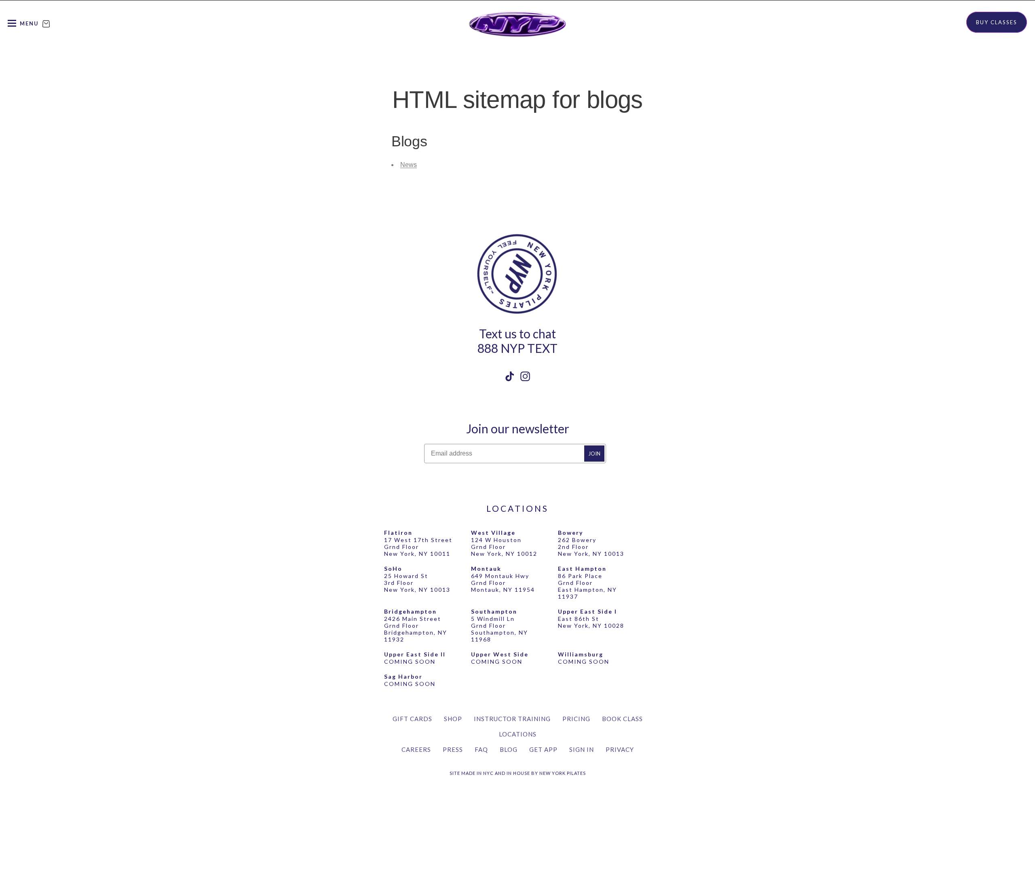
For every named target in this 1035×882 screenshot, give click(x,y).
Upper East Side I (587, 611)
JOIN (594, 453)
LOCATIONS (517, 508)
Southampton (494, 611)
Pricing (576, 718)
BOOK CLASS (622, 718)
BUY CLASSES (996, 22)
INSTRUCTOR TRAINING (512, 718)
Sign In (581, 749)
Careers (416, 749)
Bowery (570, 532)
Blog (509, 749)
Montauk (486, 568)
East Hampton (582, 568)
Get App (543, 749)
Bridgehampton (410, 611)
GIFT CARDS (412, 718)
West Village (493, 532)
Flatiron (398, 532)
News (408, 164)
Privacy (620, 749)
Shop (453, 718)
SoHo (393, 568)
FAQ (481, 749)
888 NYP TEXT (517, 348)
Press (453, 749)
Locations (518, 734)
